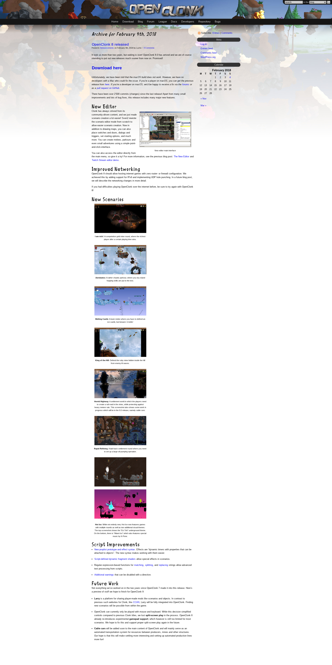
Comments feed (208, 52)
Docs (174, 21)
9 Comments (149, 48)
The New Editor (181, 156)
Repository (204, 21)
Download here (107, 67)
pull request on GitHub (108, 88)
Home (114, 21)
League (163, 21)
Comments (227, 33)
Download (128, 21)
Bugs (218, 21)
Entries (216, 33)
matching (138, 565)
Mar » (203, 105)
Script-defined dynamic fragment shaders (115, 559)
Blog (140, 21)
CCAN (136, 602)
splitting (149, 565)
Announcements (107, 48)
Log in (204, 44)
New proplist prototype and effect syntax (114, 549)
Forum (150, 21)
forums (185, 84)
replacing (163, 565)
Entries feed (207, 48)
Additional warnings (104, 574)
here (107, 84)
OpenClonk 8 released (110, 44)
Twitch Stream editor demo (105, 160)
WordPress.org (208, 57)
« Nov (203, 98)
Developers (187, 21)
